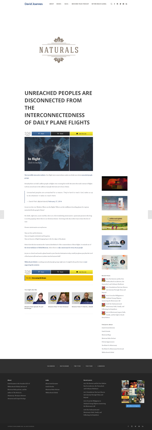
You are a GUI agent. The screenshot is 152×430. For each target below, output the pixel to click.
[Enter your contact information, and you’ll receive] (133, 391)
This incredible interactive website (35, 175)
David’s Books (50, 387)
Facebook (51, 366)
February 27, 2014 (55, 201)
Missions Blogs (106, 335)
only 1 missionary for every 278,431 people (70, 248)
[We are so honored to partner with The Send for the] (125, 391)
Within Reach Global (31, 262)
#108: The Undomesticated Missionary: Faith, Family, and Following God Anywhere (113, 306)
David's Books (106, 331)
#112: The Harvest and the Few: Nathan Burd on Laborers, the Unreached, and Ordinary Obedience (113, 281)
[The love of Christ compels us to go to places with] (133, 399)
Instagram (64, 366)
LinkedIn (101, 366)
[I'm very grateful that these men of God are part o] (125, 384)
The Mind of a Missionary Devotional (113, 349)
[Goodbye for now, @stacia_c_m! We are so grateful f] (140, 384)
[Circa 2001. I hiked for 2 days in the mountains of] (133, 384)
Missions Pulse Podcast (109, 338)
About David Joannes (52, 384)
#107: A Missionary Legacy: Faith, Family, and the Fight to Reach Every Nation (114, 314)
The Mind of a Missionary (109, 345)
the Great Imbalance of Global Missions (36, 248)
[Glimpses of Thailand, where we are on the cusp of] (140, 399)
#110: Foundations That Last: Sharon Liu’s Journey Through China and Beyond (114, 289)
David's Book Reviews (108, 328)
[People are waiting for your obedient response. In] (140, 391)
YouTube (89, 366)
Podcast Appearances (108, 342)
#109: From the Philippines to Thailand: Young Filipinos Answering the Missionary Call (113, 298)
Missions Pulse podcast (14, 390)
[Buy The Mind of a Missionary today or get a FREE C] (125, 399)
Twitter (77, 366)
